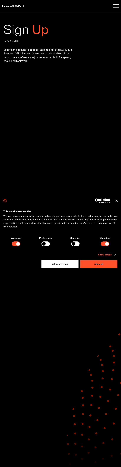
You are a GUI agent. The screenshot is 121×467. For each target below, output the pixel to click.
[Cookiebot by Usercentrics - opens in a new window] (97, 200)
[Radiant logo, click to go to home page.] (13, 6)
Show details (105, 254)
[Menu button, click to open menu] (116, 5)
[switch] (45, 243)
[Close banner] (117, 201)
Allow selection (60, 264)
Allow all (98, 264)
